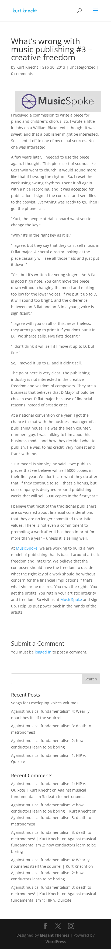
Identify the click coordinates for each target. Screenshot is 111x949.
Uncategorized (83, 67)
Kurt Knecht (27, 67)
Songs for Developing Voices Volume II (45, 702)
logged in (43, 652)
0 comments (22, 73)
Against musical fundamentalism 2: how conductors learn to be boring (53, 845)
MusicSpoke (26, 548)
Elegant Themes (54, 935)
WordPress (56, 941)
